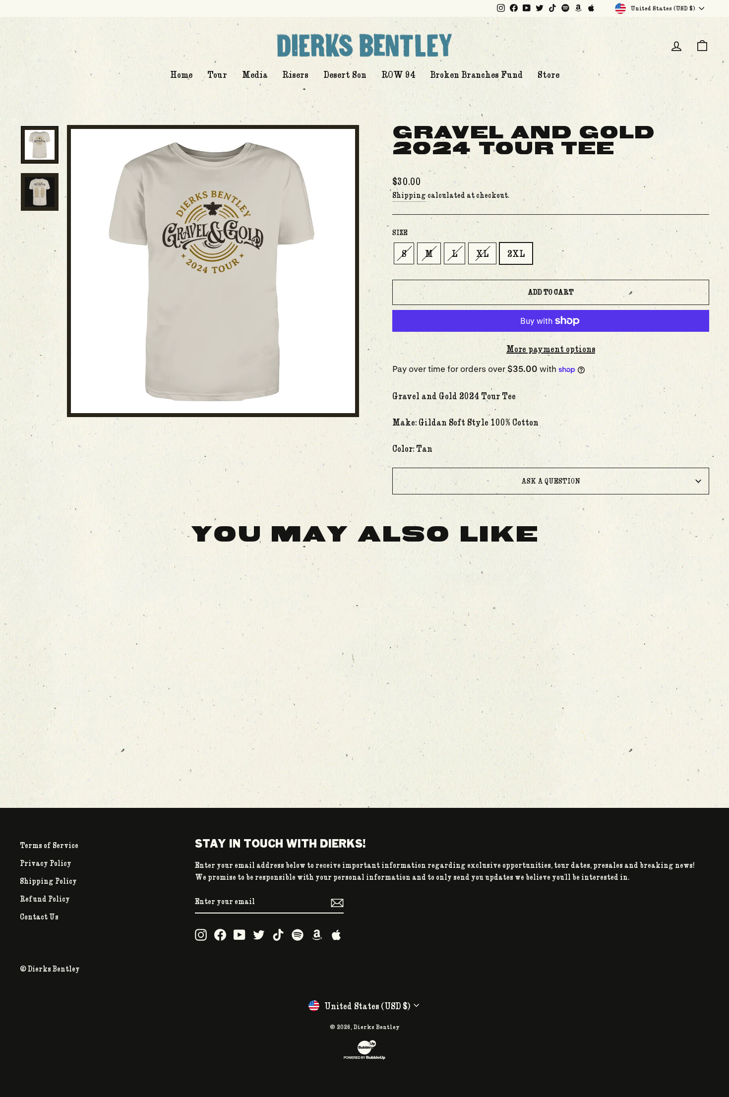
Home (181, 74)
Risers (295, 74)
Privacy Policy (45, 862)
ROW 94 (398, 74)
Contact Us (39, 916)
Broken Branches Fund (476, 74)
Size (400, 232)
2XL (516, 253)
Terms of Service (49, 845)
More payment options (550, 349)
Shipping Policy (48, 880)
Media (254, 74)
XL (482, 253)
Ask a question (550, 481)
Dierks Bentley (376, 1026)
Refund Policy (45, 898)
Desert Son (344, 74)
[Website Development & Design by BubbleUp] (364, 1058)
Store (548, 74)
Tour (217, 74)
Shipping (409, 194)
